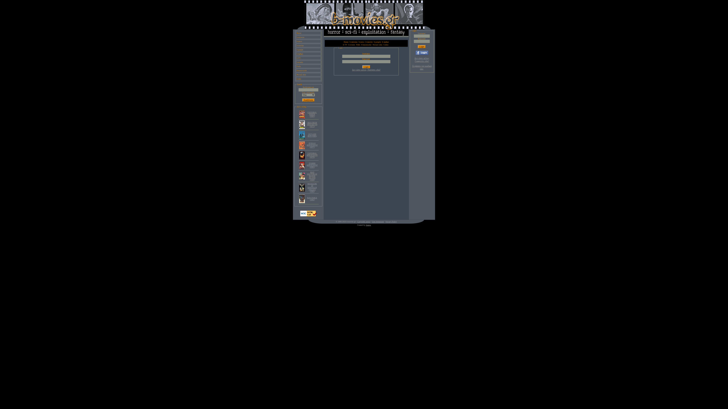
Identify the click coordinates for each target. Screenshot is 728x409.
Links (299, 79)
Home (299, 33)
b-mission (300, 37)
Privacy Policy (391, 222)
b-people (300, 50)
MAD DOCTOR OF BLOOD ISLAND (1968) (312, 176)
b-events (300, 62)
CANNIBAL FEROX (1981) (312, 114)
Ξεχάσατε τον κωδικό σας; (422, 67)
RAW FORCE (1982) (312, 199)
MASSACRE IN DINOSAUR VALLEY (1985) (312, 187)
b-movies (300, 45)
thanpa (368, 225)
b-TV (299, 58)
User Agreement (378, 222)
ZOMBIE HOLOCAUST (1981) (312, 165)
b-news (299, 41)
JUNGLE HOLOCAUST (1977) (312, 145)
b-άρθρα (300, 54)
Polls (299, 66)
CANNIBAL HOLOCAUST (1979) (312, 155)
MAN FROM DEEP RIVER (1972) (312, 124)
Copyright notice (363, 222)
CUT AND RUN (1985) (312, 135)
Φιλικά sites (301, 75)
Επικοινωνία (302, 70)
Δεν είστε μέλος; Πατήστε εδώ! (366, 70)
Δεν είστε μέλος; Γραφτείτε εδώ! (421, 59)
